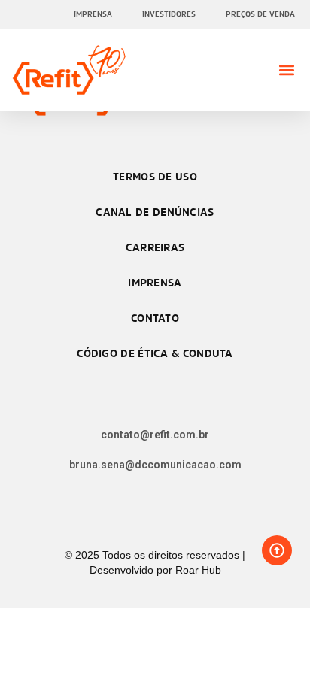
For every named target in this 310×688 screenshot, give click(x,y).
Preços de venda (260, 14)
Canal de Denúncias (155, 212)
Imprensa (93, 14)
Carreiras (155, 247)
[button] (286, 70)
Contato (155, 318)
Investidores (169, 14)
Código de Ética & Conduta (155, 353)
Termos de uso (155, 176)
